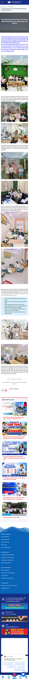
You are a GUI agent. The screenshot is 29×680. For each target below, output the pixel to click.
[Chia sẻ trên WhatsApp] (8, 379)
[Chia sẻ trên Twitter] (13, 379)
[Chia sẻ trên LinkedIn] (20, 379)
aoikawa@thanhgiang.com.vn (12, 626)
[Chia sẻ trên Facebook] (11, 379)
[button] (2, 2)
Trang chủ (4, 6)
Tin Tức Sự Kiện (10, 6)
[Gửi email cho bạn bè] (16, 379)
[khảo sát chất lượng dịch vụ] (14, 619)
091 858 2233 (12, 614)
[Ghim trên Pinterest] (18, 379)
